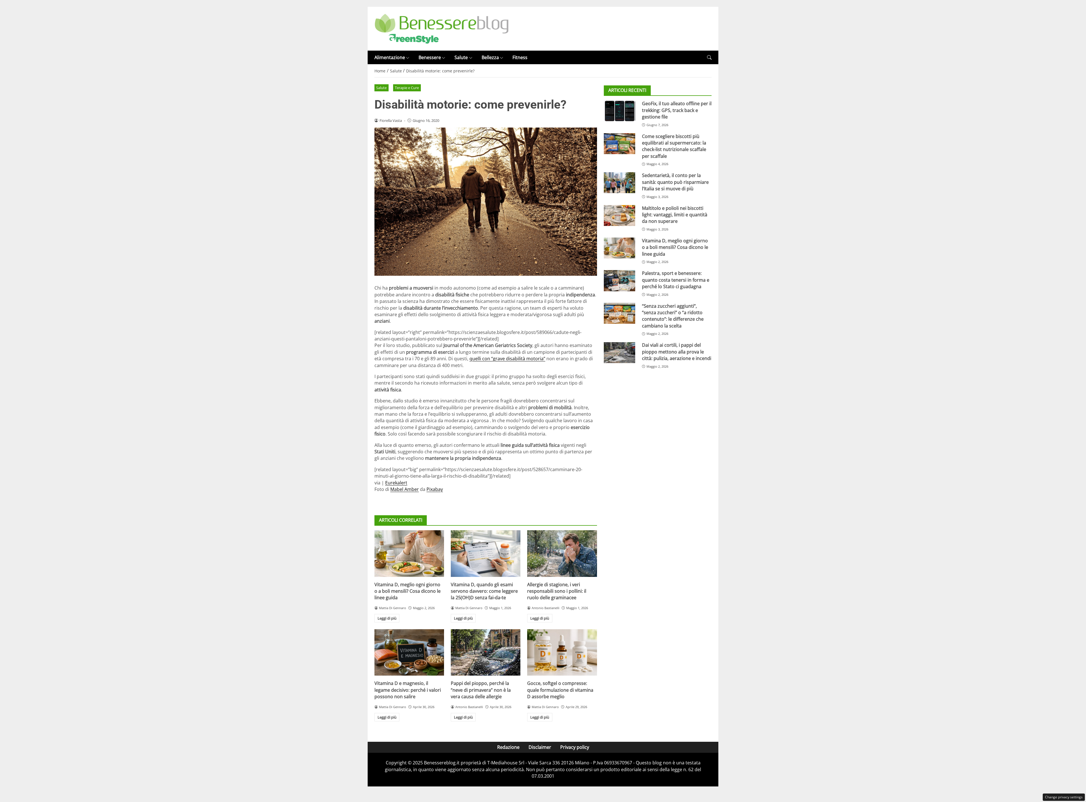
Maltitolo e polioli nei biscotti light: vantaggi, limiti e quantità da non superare (674, 215)
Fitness (519, 57)
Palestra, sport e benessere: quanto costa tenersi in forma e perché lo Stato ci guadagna (675, 280)
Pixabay (434, 489)
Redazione (508, 747)
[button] (709, 57)
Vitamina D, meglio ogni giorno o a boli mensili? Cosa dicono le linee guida (407, 591)
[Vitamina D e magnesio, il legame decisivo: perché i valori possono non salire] (409, 652)
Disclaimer (540, 747)
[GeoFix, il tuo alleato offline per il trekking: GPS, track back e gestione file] (619, 110)
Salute (461, 57)
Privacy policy (574, 747)
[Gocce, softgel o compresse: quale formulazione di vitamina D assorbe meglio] (562, 652)
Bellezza (490, 57)
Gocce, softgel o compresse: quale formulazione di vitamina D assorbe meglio (560, 690)
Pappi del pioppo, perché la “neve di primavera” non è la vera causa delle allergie (481, 690)
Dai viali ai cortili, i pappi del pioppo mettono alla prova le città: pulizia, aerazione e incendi (676, 352)
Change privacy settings (1064, 797)
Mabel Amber (404, 489)
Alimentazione (389, 57)
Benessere (430, 57)
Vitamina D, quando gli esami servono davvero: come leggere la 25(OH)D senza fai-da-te (484, 591)
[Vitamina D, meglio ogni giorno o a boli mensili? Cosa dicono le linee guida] (409, 553)
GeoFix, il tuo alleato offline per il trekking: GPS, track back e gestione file (677, 110)
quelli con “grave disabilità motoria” (507, 358)
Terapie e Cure (407, 87)
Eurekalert (396, 483)
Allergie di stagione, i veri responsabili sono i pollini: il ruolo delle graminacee (556, 591)
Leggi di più (387, 618)
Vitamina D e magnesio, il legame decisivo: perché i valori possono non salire (407, 690)
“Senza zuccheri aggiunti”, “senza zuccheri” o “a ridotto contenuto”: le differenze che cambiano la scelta (673, 316)
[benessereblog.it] (441, 28)
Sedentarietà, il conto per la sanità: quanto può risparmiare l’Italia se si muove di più (675, 182)
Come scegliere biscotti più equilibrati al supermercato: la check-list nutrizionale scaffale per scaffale (674, 146)
